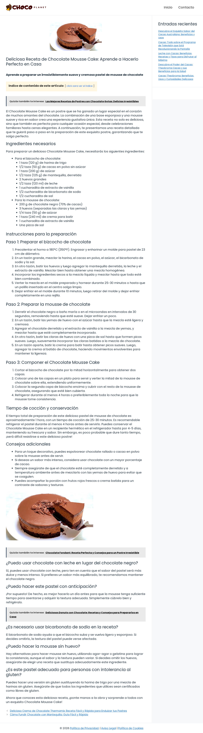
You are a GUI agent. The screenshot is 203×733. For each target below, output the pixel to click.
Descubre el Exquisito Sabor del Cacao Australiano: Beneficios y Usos (176, 34)
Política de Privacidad (84, 728)
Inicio (168, 7)
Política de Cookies (130, 728)
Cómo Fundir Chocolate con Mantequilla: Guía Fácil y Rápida (49, 714)
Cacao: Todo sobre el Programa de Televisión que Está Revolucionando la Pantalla (177, 46)
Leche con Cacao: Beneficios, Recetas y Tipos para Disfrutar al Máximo (177, 57)
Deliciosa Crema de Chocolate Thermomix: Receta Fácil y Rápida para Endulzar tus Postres (68, 711)
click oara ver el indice (80, 86)
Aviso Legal (108, 728)
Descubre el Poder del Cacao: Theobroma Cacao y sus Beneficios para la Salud (175, 68)
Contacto (186, 7)
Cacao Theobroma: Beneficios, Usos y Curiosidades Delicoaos (176, 77)
